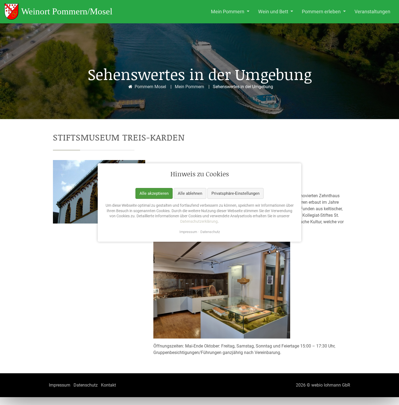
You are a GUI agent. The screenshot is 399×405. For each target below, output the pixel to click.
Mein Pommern (189, 86)
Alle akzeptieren (154, 193)
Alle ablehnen (190, 193)
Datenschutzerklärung (199, 221)
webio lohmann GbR (330, 385)
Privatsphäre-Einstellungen (235, 193)
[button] (230, 11)
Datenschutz (210, 232)
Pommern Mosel (150, 86)
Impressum (188, 232)
